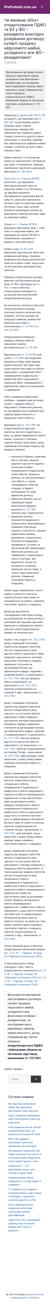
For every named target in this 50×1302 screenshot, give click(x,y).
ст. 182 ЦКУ (24, 171)
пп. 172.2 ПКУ (37, 639)
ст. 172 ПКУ (27, 326)
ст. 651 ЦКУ (26, 249)
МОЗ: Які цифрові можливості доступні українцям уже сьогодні (22, 1142)
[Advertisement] (25, 1257)
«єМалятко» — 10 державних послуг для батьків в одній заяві (21, 1169)
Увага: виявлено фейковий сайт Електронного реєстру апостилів (24, 1119)
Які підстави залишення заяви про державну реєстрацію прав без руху (23, 1107)
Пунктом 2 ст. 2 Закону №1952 (22, 178)
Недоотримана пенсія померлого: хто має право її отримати (24, 1181)
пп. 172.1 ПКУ (28, 425)
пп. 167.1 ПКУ (11, 755)
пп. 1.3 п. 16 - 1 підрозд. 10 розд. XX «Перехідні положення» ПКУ (25, 981)
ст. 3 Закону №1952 (25, 224)
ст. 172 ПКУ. (31, 347)
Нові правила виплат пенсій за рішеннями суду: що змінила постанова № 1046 (24, 1131)
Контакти (34, 1297)
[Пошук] (36, 1079)
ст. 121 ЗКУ (29, 509)
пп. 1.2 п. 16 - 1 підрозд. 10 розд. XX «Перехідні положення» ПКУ (25, 974)
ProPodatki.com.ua (20, 7)
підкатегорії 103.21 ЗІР (32, 115)
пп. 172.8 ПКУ (29, 354)
